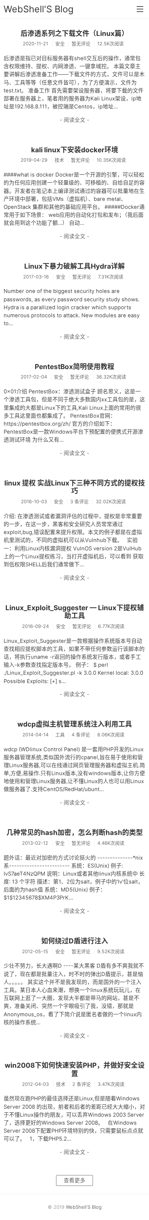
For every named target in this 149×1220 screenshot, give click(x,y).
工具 (60, 734)
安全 (60, 43)
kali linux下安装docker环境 (74, 150)
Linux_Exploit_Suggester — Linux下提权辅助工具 (74, 612)
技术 (59, 160)
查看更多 (74, 1180)
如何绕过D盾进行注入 (74, 941)
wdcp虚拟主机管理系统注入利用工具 (74, 724)
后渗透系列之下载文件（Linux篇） (74, 33)
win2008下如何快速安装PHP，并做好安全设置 (75, 1069)
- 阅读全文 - (74, 120)
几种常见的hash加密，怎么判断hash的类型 (75, 832)
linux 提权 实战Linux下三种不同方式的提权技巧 (74, 487)
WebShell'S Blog (38, 9)
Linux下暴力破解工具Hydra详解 (74, 266)
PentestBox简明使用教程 (74, 367)
